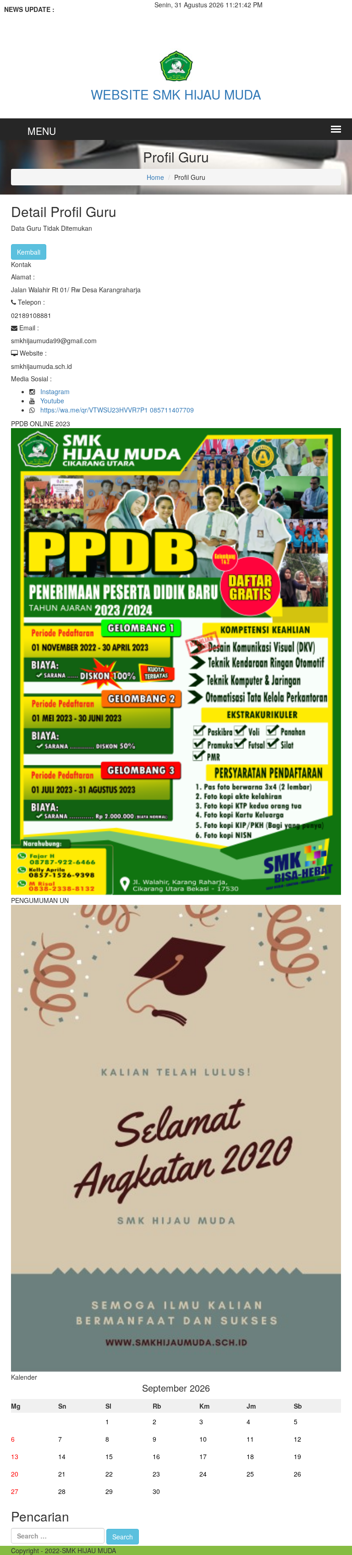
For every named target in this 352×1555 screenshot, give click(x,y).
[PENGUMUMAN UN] (176, 1137)
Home (155, 177)
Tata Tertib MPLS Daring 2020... (69, 18)
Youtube (52, 400)
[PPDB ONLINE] (176, 660)
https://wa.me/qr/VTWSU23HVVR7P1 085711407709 (117, 409)
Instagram (55, 391)
